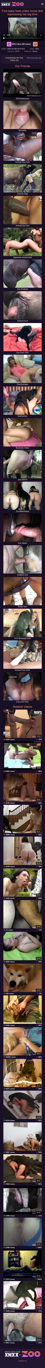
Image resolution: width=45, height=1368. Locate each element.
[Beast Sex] (22, 591)
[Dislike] (35, 44)
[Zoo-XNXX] (22, 464)
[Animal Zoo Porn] (22, 146)
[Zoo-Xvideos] (22, 273)
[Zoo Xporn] (22, 527)
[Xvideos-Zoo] (22, 559)
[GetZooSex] (22, 400)
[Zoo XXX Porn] (22, 686)
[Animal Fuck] (22, 305)
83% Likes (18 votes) (21, 44)
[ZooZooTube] (22, 178)
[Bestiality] (22, 115)
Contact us (22, 1361)
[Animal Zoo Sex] (22, 210)
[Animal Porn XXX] (22, 654)
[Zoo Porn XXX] (22, 337)
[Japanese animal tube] (22, 242)
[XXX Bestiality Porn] (22, 623)
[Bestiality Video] (22, 432)
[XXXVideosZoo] (22, 83)
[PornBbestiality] (22, 496)
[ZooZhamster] (22, 369)
